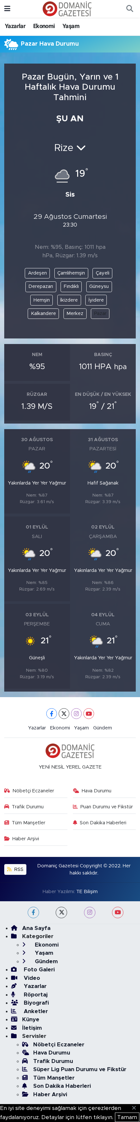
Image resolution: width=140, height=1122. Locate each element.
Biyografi (35, 1003)
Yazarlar (15, 25)
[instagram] (89, 912)
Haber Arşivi (25, 838)
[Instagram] (76, 713)
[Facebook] (51, 713)
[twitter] (61, 912)
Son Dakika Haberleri (103, 822)
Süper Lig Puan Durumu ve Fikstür (79, 1069)
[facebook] (33, 912)
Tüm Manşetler (28, 822)
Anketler (35, 1011)
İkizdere (69, 300)
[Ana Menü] (7, 8)
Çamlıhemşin (71, 273)
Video (31, 978)
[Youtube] (88, 713)
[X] (64, 713)
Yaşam (71, 25)
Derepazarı (40, 286)
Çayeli (102, 273)
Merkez (74, 313)
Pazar (100, 313)
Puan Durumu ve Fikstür (106, 806)
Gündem (102, 728)
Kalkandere (43, 313)
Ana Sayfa (36, 928)
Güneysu (99, 286)
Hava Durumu (96, 790)
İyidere (96, 300)
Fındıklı (71, 286)
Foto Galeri (38, 969)
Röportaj (35, 994)
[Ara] (129, 9)
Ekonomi (44, 25)
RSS (18, 869)
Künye (30, 1019)
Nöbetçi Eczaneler (33, 790)
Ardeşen (37, 273)
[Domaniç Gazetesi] (67, 8)
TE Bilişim (87, 891)
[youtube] (117, 912)
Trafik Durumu (28, 806)
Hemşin (42, 300)
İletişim (32, 1028)
